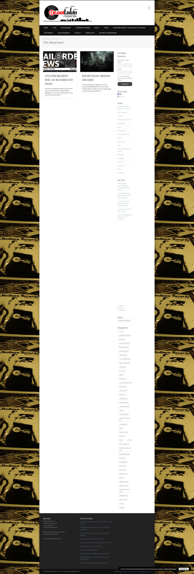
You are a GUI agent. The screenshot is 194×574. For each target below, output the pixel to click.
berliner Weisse (124, 343)
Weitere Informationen (170, 569)
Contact (78, 33)
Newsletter (90, 33)
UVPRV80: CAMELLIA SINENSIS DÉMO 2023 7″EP (94, 563)
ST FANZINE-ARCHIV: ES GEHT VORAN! (91, 539)
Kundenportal (122, 130)
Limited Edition (124, 406)
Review (122, 470)
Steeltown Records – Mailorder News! (91, 546)
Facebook (128, 8)
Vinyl (121, 507)
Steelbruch (123, 482)
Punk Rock (123, 462)
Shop (54, 28)
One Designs (137, 571)
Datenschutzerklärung (108, 33)
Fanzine (122, 387)
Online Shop (124, 444)
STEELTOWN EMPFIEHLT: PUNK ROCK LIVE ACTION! (125, 217)
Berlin (122, 339)
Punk (122, 458)
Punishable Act (124, 454)
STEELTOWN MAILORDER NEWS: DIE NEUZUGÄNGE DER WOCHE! (59, 80)
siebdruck (123, 474)
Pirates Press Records (125, 449)
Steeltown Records (124, 491)
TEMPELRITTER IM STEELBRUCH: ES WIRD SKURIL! (94, 553)
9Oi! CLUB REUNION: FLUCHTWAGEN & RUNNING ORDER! (124, 203)
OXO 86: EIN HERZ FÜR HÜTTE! (89, 550)
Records (122, 466)
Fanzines (123, 390)
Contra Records (124, 363)
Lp (121, 428)
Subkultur (123, 499)
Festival (122, 394)
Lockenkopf (123, 414)
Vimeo (136, 8)
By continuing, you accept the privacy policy (125, 78)
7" (121, 331)
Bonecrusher (124, 347)
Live (121, 410)
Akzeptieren (183, 569)
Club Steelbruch (64, 33)
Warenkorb (121, 173)
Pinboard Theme (127, 571)
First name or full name (123, 61)
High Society (123, 402)
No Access (121, 162)
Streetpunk (123, 495)
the (121, 503)
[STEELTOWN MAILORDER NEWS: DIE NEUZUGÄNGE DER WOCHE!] (60, 61)
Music (97, 28)
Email (119, 69)
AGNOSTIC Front (125, 335)
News (122, 436)
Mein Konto (121, 141)
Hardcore (123, 398)
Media (119, 138)
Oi (121, 440)
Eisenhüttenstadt (125, 383)
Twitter (132, 8)
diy (121, 375)
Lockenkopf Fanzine (83, 28)
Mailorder (123, 432)
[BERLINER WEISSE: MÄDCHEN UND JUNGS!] (97, 61)
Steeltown (123, 485)
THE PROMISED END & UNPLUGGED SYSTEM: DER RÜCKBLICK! (124, 196)
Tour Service (48, 33)
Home (46, 28)
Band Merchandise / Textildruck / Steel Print (129, 28)
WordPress (147, 571)
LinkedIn (145, 8)
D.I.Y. (122, 371)
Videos (106, 28)
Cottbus (122, 367)
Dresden (122, 379)
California (123, 355)
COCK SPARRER (125, 359)
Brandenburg (124, 351)
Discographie (66, 28)
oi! (129, 440)
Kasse (119, 127)
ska (121, 478)
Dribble (140, 8)
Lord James (123, 424)
